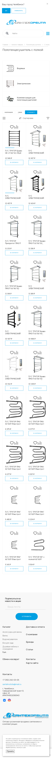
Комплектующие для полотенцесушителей (26, 99)
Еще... (5, 652)
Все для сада (8, 643)
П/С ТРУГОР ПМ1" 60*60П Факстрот (13, 513)
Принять (10, 751)
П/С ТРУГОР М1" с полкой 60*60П (36, 558)
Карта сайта (32, 663)
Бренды (30, 642)
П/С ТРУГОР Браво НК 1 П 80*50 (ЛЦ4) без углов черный (13, 153)
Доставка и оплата (35, 627)
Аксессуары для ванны (12, 632)
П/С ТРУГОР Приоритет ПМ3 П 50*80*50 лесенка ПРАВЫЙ (13, 244)
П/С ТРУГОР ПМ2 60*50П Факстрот (36, 423)
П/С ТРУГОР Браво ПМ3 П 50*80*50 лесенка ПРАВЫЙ (37, 243)
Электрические (24, 84)
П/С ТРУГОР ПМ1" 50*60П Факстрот (36, 513)
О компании (31, 634)
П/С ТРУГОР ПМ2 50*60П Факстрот (13, 423)
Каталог (6, 627)
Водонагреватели (10, 639)
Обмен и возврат (11, 659)
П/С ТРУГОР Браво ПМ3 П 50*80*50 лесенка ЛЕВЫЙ (13, 288)
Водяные (21, 68)
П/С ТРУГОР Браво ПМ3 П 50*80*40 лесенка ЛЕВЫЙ (37, 378)
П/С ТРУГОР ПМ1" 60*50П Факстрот (13, 558)
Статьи (29, 649)
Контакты (30, 659)
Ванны (5, 636)
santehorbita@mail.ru (12, 684)
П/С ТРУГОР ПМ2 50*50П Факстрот (13, 468)
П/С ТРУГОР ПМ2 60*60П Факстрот (36, 468)
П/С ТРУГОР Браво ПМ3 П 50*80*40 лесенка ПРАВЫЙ (37, 333)
